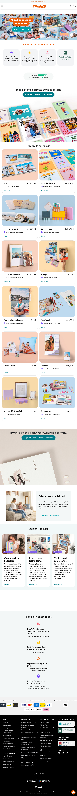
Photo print (6, 759)
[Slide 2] (39, 38)
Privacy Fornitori (45, 743)
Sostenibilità (7, 735)
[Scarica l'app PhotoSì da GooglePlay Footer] (45, 782)
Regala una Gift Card (28, 755)
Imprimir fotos (7, 756)
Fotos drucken (7, 764)
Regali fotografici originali (29, 752)
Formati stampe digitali (28, 722)
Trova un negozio (45, 761)
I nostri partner (7, 728)
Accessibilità (40, 774)
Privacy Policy (44, 725)
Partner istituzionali (9, 746)
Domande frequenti (46, 758)
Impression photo (8, 761)
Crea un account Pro (27, 765)
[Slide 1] (37, 38)
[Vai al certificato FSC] (66, 733)
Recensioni (6, 749)
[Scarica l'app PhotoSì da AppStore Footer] (31, 782)
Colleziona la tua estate (26, 29)
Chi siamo (6, 722)
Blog (22, 758)
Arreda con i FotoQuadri (50, 515)
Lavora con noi (7, 725)
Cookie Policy (44, 722)
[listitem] (20, 171)
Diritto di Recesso (45, 733)
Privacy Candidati (45, 746)
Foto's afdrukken (8, 767)
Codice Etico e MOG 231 (11, 738)
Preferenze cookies (46, 740)
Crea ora (7, 584)
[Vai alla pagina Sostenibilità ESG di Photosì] (66, 726)
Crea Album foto (26, 730)
